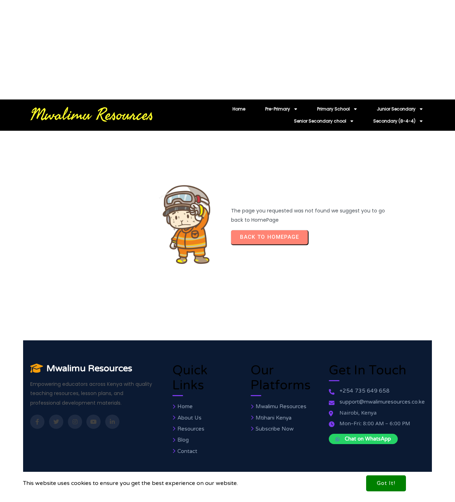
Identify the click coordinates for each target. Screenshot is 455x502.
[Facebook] (37, 422)
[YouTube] (93, 422)
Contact (187, 451)
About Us (189, 418)
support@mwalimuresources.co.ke (382, 402)
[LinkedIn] (112, 422)
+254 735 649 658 (364, 391)
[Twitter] (56, 422)
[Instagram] (75, 422)
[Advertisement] (213, 49)
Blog (183, 440)
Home (185, 407)
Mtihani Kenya (273, 418)
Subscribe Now (275, 429)
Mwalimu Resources (89, 368)
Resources (190, 429)
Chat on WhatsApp (368, 439)
